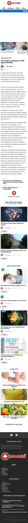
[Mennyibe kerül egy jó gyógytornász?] (14, 276)
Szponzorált (5, 474)
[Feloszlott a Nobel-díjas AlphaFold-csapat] (14, 214)
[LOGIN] (26, 11)
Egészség (4, 468)
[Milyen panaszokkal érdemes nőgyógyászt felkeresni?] (8, 46)
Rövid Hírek (4, 473)
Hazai (3, 470)
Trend (24, 8)
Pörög (17, 8)
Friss (4, 8)
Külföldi (4, 472)
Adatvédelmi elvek (10, 519)
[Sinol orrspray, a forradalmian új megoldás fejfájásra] (14, 345)
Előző (0, 48)
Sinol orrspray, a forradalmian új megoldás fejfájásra (11, 355)
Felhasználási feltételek (21, 519)
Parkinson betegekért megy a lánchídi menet (11, 504)
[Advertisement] (14, 27)
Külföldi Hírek (5, 488)
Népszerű (10, 8)
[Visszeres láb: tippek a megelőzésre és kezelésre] (14, 378)
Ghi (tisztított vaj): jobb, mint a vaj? (14, 401)
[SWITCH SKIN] (24, 11)
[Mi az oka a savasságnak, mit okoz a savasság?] (14, 409)
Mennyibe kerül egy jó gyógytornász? (13, 285)
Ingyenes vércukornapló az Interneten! (13, 300)
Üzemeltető (14, 521)
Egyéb (3, 485)
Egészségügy (5, 469)
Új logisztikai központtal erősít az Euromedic (14, 512)
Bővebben (4, 231)
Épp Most (2, 269)
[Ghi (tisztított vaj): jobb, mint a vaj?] (14, 394)
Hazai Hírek (4, 487)
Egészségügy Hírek (14, 203)
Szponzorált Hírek (6, 491)
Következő (27, 48)
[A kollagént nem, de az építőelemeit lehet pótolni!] (14, 317)
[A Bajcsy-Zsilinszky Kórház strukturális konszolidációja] (14, 241)
